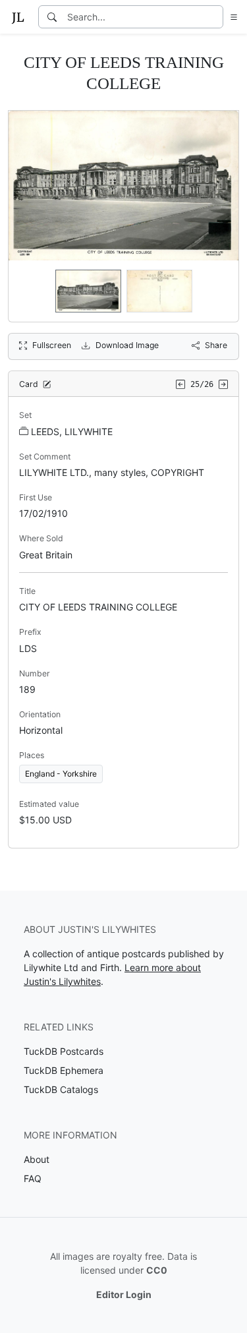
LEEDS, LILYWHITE (72, 431)
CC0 (156, 1270)
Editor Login (123, 1294)
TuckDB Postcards (63, 1051)
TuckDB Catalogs (61, 1089)
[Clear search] (214, 17)
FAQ (32, 1178)
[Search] (52, 17)
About (36, 1159)
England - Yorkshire (61, 774)
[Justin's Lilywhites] (18, 17)
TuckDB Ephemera (63, 1070)
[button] (231, 16)
